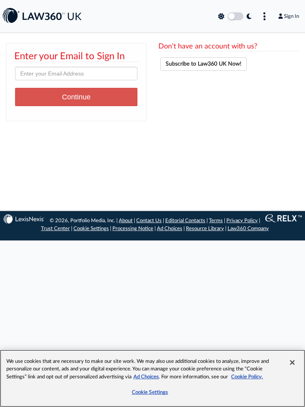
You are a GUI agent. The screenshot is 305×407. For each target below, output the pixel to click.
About (126, 220)
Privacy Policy (242, 220)
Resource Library (205, 228)
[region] (152, 378)
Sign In (291, 16)
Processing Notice (132, 228)
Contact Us (149, 220)
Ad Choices (169, 228)
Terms (216, 220)
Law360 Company (248, 228)
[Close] (292, 362)
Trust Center (55, 228)
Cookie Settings (91, 228)
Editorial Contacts (185, 220)
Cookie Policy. (247, 377)
